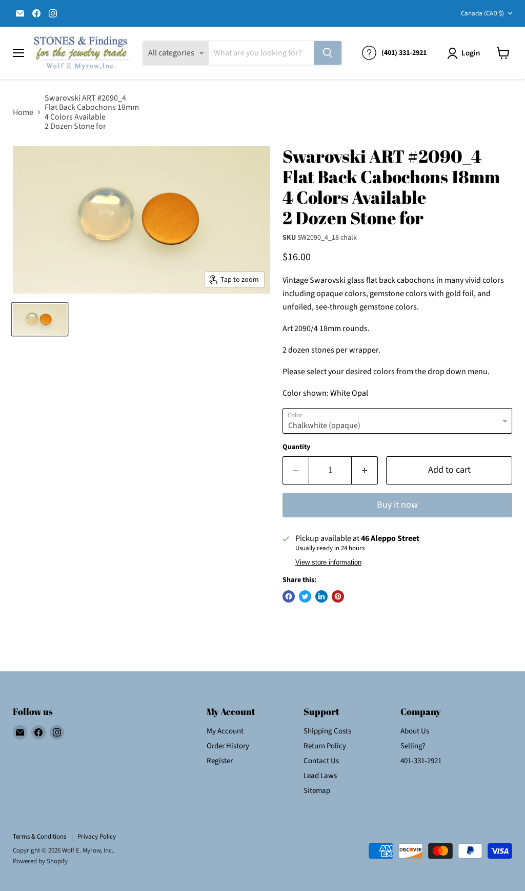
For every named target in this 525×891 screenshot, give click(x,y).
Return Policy (325, 746)
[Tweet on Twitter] (305, 596)
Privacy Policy (96, 836)
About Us (414, 731)
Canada (482, 13)
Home (23, 112)
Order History (228, 746)
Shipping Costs (327, 731)
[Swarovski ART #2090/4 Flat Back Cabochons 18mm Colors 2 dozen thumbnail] (40, 319)
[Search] (327, 53)
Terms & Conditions (39, 836)
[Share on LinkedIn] (321, 596)
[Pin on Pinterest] (338, 596)
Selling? (412, 746)
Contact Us (321, 761)
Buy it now (397, 504)
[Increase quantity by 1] (365, 470)
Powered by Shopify (40, 861)
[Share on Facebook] (288, 596)
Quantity (296, 447)
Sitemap (317, 790)
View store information (328, 562)
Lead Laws (320, 775)
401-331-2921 (420, 761)
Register (220, 761)
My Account (225, 731)
